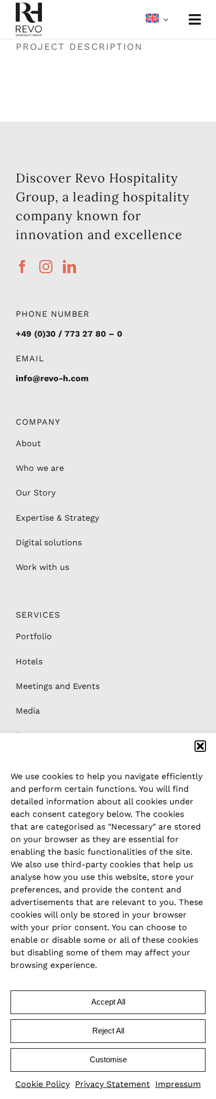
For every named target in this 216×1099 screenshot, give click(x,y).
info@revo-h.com (52, 378)
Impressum (178, 1084)
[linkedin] (69, 266)
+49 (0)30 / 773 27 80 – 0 (69, 334)
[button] (200, 746)
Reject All (108, 1030)
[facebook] (22, 266)
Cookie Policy (42, 1084)
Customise (108, 1059)
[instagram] (45, 266)
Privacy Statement (112, 1084)
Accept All (108, 1001)
